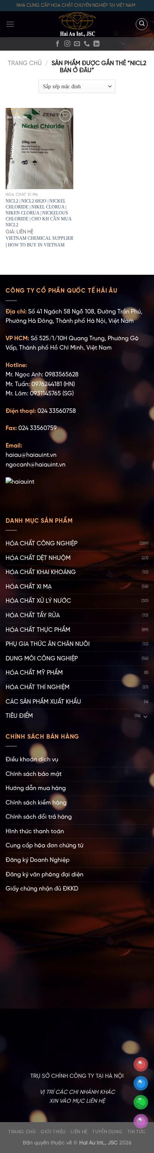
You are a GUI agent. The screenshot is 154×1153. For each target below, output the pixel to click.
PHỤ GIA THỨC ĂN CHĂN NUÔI (48, 644)
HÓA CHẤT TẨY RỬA (33, 615)
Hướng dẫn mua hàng (36, 788)
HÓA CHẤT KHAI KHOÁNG (41, 572)
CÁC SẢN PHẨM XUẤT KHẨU (43, 702)
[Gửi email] (77, 44)
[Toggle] (145, 716)
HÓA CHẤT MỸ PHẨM (34, 673)
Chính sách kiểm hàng (36, 803)
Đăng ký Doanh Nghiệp (38, 860)
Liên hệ (79, 1132)
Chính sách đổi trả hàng (39, 817)
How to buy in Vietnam (36, 245)
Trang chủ (25, 63)
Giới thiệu (53, 1132)
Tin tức (136, 1132)
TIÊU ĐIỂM (19, 716)
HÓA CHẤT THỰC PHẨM (38, 630)
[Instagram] (67, 44)
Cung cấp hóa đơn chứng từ (44, 846)
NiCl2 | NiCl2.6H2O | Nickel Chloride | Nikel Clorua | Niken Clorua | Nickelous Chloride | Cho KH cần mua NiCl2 (38, 212)
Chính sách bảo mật (34, 774)
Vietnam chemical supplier (39, 238)
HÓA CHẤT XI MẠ (29, 587)
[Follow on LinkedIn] (96, 44)
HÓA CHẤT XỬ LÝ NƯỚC (38, 601)
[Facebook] (58, 44)
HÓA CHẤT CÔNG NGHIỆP (41, 544)
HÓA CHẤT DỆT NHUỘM (38, 558)
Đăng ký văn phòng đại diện (44, 875)
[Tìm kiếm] (142, 24)
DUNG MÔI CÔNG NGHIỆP (42, 659)
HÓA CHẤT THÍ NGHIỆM (38, 687)
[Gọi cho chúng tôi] (87, 44)
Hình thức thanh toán (35, 831)
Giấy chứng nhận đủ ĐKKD (42, 889)
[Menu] (10, 24)
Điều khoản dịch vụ (32, 760)
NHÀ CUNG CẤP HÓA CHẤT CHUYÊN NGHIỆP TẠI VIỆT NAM (75, 5)
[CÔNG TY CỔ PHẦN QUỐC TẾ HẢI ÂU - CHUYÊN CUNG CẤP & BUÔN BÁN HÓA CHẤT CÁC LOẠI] (77, 24)
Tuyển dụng (107, 1132)
